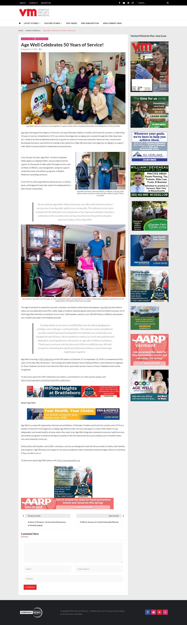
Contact (33, 3)
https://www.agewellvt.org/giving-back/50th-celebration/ (45, 380)
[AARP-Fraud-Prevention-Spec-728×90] (67, 503)
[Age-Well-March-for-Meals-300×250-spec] (150, 385)
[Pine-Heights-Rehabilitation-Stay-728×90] (73, 391)
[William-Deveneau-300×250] (150, 181)
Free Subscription (90, 23)
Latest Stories (31, 23)
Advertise (46, 3)
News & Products (42, 39)
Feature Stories (52, 23)
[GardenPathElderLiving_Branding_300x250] (149, 216)
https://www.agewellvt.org (68, 460)
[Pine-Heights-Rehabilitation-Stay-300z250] (73, 482)
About (23, 3)
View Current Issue (112, 23)
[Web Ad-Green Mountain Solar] (145, 318)
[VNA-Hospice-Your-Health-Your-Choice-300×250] (150, 250)
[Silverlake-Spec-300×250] (149, 146)
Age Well (25, 132)
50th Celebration (46, 359)
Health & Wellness (28, 39)
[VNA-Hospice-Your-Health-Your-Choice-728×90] (73, 414)
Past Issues (71, 23)
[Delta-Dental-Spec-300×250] (150, 112)
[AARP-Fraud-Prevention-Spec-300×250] (150, 350)
